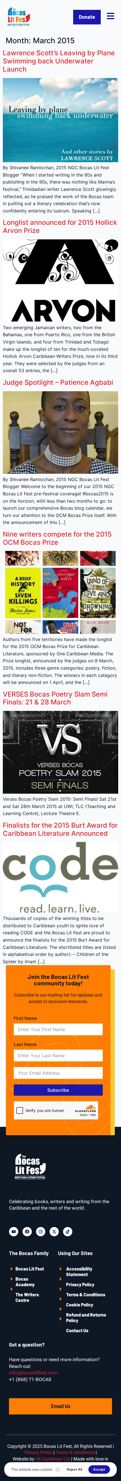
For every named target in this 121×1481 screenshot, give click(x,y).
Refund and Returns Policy (86, 1317)
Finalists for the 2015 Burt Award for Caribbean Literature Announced (60, 829)
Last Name (25, 1044)
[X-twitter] (54, 1231)
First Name (25, 1018)
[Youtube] (13, 1231)
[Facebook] (27, 1231)
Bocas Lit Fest (29, 1268)
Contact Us (77, 1330)
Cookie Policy (79, 1304)
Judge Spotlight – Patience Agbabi (58, 382)
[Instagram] (40, 1231)
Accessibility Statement (79, 1271)
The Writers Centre (27, 1297)
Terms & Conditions (85, 1294)
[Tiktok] (67, 1231)
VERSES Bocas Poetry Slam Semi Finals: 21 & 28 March (55, 698)
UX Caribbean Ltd (52, 1459)
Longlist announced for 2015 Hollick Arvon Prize (60, 226)
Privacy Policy (80, 1284)
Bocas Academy (25, 1281)
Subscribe (58, 1090)
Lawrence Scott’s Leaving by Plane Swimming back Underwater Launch (59, 61)
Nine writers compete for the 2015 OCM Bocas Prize (57, 538)
